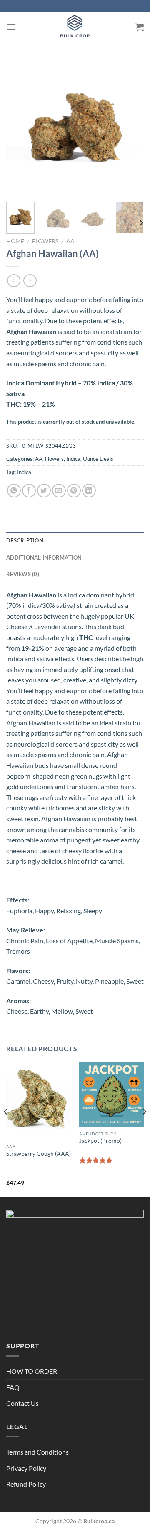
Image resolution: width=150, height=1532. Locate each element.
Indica (73, 458)
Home (15, 241)
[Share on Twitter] (44, 490)
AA (70, 241)
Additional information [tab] (44, 557)
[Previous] (19, 127)
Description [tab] (24, 540)
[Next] (130, 127)
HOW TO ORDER (31, 1371)
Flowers (45, 241)
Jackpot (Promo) (100, 1140)
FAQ (13, 1387)
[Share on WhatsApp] (14, 490)
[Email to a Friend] (59, 490)
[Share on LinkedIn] (89, 490)
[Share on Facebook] (29, 490)
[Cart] (139, 27)
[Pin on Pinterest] (74, 490)
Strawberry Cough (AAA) (38, 1153)
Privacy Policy (26, 1468)
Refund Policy (26, 1484)
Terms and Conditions (37, 1452)
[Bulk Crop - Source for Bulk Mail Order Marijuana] (75, 27)
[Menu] (11, 27)
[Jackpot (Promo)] (111, 1094)
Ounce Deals (98, 458)
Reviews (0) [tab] (22, 574)
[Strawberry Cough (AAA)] (38, 1101)
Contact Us (22, 1403)
